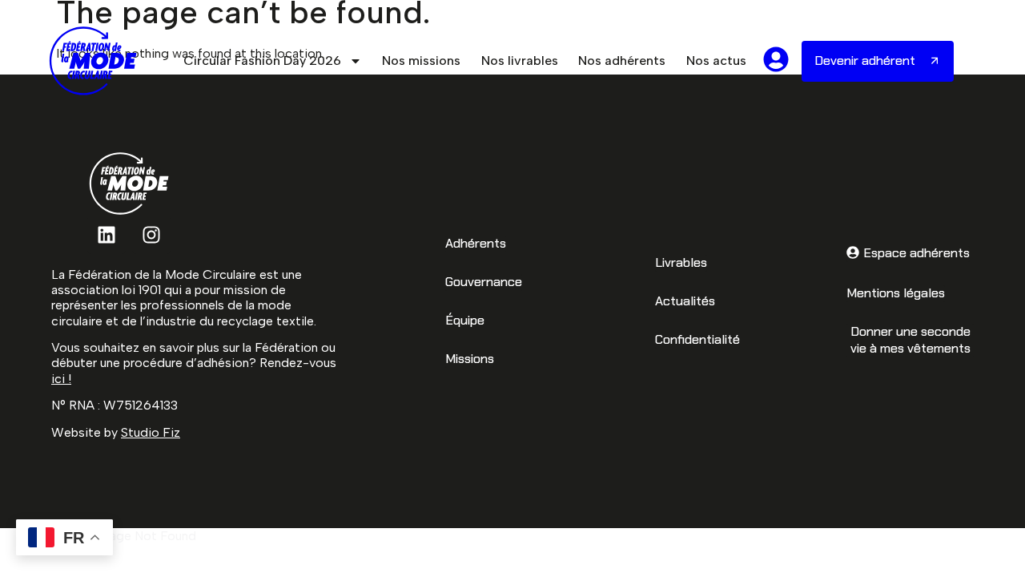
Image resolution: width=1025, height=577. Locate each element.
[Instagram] (151, 235)
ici (58, 378)
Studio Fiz (150, 432)
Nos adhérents (621, 60)
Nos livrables (519, 60)
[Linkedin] (106, 235)
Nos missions (421, 60)
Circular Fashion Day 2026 (262, 60)
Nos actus (716, 60)
